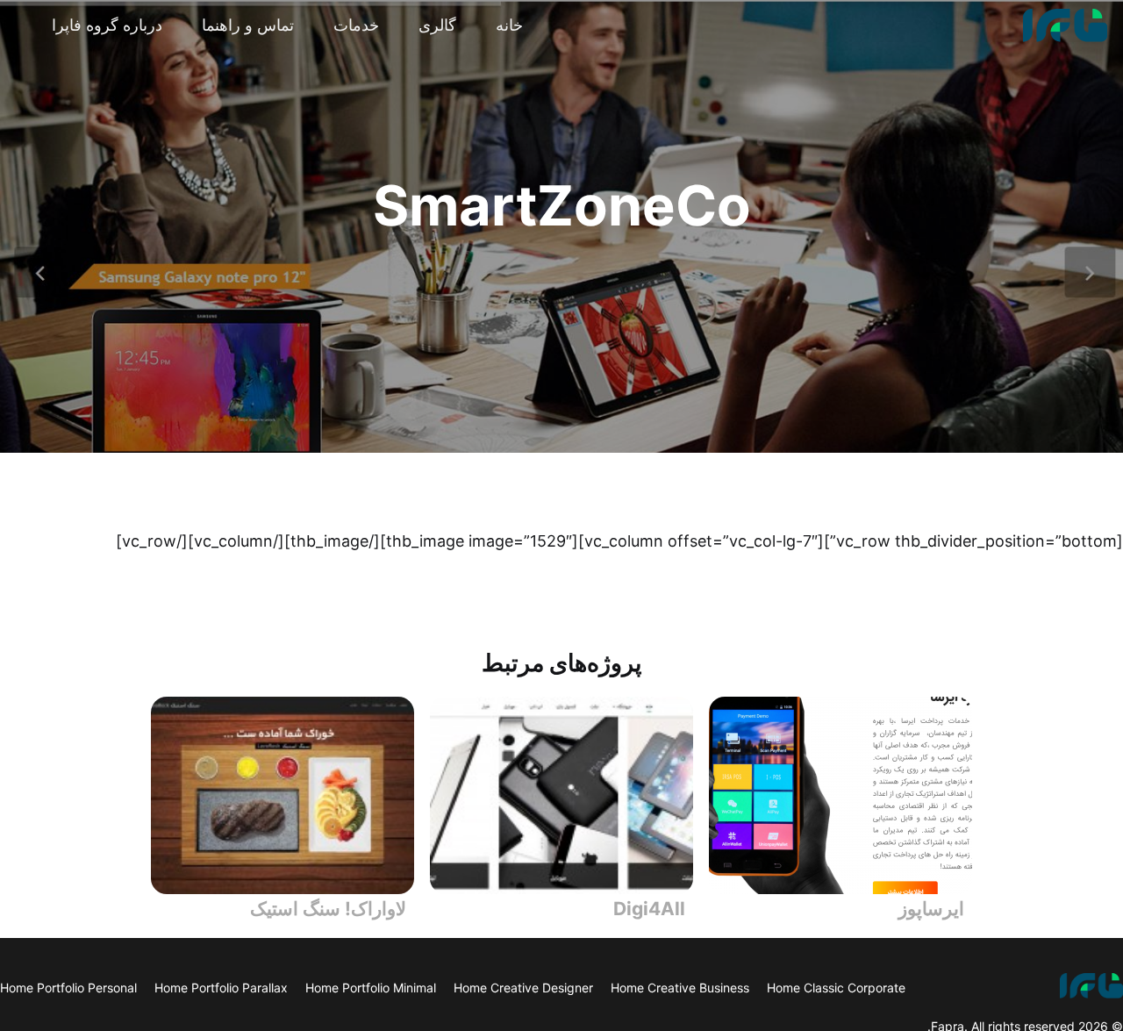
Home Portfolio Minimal (370, 987)
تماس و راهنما (248, 25)
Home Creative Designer (523, 987)
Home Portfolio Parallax (221, 987)
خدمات (356, 25)
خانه (509, 25)
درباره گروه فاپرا (107, 25)
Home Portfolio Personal (68, 987)
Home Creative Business (680, 987)
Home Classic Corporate (836, 987)
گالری (437, 25)
